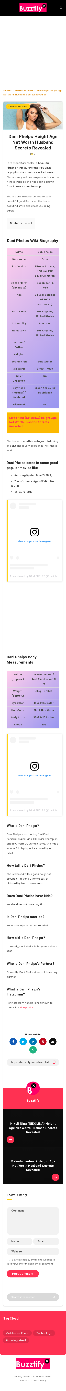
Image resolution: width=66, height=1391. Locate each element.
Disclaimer (45, 1376)
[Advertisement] (33, 49)
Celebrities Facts (23, 90)
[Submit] (54, 1297)
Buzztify (33, 1100)
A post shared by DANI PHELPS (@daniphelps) (36, 576)
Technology (44, 1333)
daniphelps (27, 1007)
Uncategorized (16, 1340)
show (27, 223)
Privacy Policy (21, 1376)
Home (6, 90)
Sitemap (25, 1380)
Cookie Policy (39, 1380)
